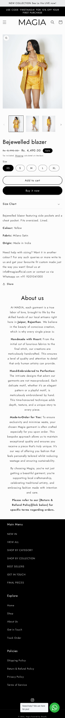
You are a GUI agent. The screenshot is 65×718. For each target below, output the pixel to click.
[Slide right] (61, 125)
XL (54, 168)
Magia (28, 716)
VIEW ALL (13, 542)
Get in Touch (14, 629)
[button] (4, 22)
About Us (12, 621)
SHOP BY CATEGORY (20, 550)
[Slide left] (4, 125)
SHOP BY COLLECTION (21, 558)
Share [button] (10, 284)
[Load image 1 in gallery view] (16, 124)
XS (8, 168)
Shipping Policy (16, 660)
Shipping (19, 155)
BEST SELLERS (15, 566)
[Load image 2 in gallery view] (32, 124)
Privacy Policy (15, 677)
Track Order (14, 638)
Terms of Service (17, 685)
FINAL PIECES (15, 582)
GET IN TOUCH (16, 574)
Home (10, 605)
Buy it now (33, 191)
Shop (10, 613)
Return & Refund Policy (20, 668)
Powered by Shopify (39, 716)
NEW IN (12, 534)
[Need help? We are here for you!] (54, 708)
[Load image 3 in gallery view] (49, 124)
